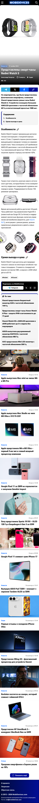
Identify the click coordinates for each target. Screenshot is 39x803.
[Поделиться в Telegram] (5, 90)
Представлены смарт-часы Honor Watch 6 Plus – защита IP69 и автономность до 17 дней (19, 313)
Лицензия (5, 787)
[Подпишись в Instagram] (34, 288)
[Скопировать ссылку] (33, 90)
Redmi (5, 277)
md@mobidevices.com (13, 800)
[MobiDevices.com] (19, 3)
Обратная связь (7, 790)
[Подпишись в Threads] (30, 288)
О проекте (5, 783)
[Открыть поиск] (36, 2)
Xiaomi (14, 277)
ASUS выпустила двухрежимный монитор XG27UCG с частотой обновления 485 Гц (16, 334)
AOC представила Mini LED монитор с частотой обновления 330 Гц (18, 343)
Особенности (11, 118)
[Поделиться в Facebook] (24, 90)
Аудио (31, 77)
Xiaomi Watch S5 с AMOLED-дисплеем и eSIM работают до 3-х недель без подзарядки (19, 323)
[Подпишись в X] (26, 288)
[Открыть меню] (2, 2)
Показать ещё (21, 775)
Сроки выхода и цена (14, 121)
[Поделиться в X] (15, 90)
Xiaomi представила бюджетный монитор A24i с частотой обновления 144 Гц (18, 303)
